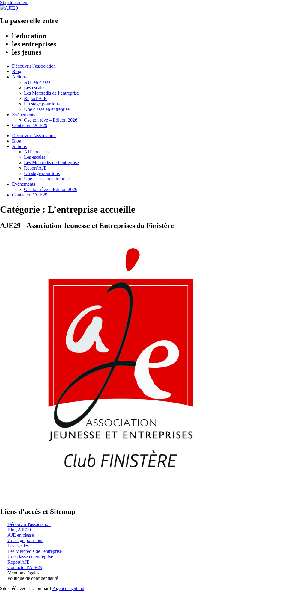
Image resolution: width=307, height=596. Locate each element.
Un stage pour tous (42, 103)
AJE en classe (37, 82)
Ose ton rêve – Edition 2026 (50, 119)
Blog (16, 71)
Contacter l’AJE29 (29, 125)
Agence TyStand (68, 588)
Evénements (23, 114)
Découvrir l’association (34, 66)
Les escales (34, 87)
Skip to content (14, 2)
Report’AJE (35, 98)
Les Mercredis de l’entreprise (51, 93)
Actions (19, 76)
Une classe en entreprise (47, 109)
